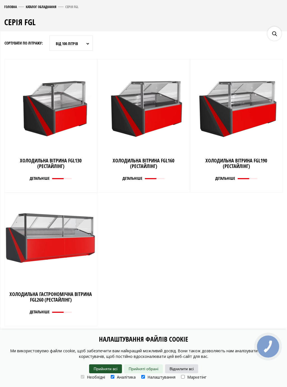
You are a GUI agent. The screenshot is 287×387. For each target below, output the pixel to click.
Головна (10, 6)
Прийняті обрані (143, 369)
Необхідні (95, 377)
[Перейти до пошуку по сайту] (274, 34)
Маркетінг (196, 377)
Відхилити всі (182, 369)
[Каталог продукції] (280, 17)
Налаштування (160, 377)
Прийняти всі (105, 369)
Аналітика (126, 377)
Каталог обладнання (41, 6)
